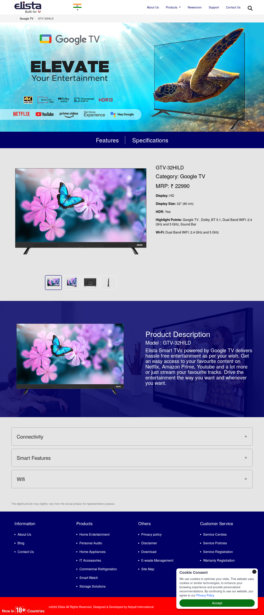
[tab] (132, 436)
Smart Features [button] (34, 457)
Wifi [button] (21, 478)
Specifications (150, 140)
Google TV (26, 18)
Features (107, 140)
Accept (217, 603)
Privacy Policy (205, 595)
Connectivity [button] (30, 436)
